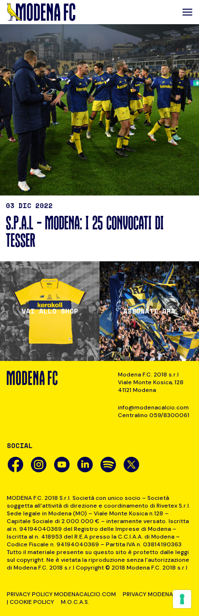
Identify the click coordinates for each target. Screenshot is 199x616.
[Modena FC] (41, 12)
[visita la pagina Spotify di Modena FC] (108, 464)
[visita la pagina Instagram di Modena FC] (38, 464)
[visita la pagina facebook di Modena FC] (15, 464)
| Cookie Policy (30, 602)
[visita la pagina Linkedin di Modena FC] (85, 464)
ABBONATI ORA (149, 311)
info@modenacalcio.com (153, 407)
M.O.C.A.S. (75, 602)
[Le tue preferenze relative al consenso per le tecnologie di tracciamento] (182, 599)
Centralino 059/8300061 (153, 415)
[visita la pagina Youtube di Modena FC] (62, 464)
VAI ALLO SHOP (50, 311)
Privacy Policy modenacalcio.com (61, 594)
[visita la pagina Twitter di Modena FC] (131, 464)
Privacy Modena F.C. (153, 594)
